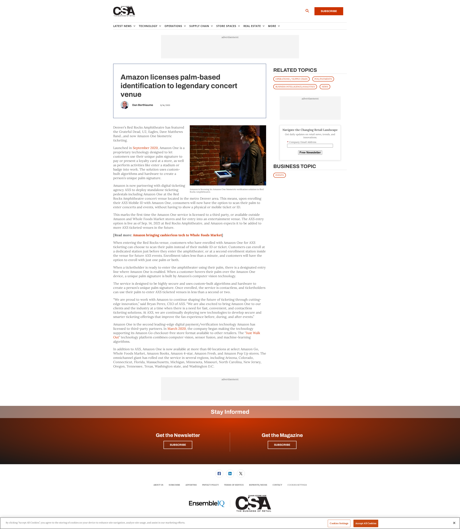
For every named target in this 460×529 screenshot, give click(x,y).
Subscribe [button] (178, 444)
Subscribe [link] (174, 485)
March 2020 (176, 329)
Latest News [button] (122, 26)
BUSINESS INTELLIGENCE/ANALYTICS (295, 86)
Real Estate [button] (252, 26)
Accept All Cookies (365, 523)
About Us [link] (158, 485)
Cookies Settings (297, 485)
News (325, 86)
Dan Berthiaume (142, 105)
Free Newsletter (310, 152)
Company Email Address (301, 142)
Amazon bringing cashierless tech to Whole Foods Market (177, 235)
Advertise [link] (191, 485)
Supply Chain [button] (199, 26)
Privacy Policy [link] (210, 485)
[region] (230, 523)
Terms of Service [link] (234, 485)
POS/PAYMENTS (323, 79)
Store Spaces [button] (226, 26)
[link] (219, 474)
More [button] (272, 26)
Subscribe (329, 11)
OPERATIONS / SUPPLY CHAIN (291, 79)
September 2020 (145, 148)
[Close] (454, 523)
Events (279, 175)
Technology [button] (148, 26)
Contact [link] (277, 485)
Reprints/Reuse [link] (258, 485)
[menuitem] (126, 26)
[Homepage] (124, 11)
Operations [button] (173, 26)
